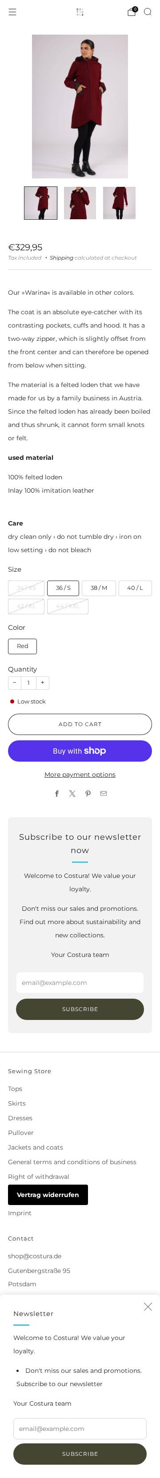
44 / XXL (68, 606)
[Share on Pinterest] (87, 793)
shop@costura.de (34, 1256)
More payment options (80, 775)
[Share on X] (72, 793)
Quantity (22, 669)
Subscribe (80, 1453)
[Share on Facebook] (56, 793)
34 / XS (26, 588)
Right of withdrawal (38, 1177)
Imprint (20, 1213)
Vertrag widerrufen (48, 1195)
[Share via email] (103, 793)
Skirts (17, 1103)
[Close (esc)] (148, 1307)
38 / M (99, 588)
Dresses (20, 1118)
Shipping (61, 257)
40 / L (135, 588)
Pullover (21, 1133)
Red (22, 646)
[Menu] (12, 12)
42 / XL (26, 606)
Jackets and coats (35, 1147)
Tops (15, 1089)
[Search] (147, 11)
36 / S (63, 588)
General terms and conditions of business (72, 1162)
